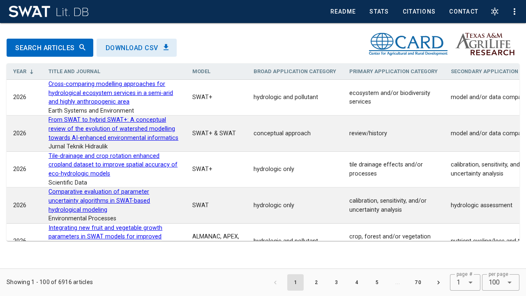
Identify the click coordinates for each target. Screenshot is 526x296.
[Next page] (438, 282)
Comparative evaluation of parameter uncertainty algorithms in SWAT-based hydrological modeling (99, 200)
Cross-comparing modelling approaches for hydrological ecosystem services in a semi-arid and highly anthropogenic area (110, 93)
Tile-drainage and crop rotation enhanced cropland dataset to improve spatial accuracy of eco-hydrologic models (113, 165)
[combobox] (465, 282)
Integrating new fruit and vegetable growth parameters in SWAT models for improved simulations (105, 236)
